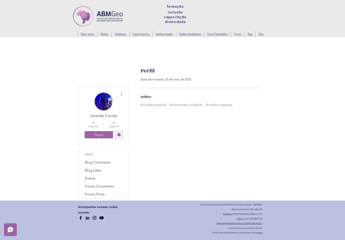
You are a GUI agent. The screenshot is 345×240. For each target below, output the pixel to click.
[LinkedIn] (87, 217)
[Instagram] (94, 217)
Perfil (89, 154)
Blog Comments (98, 162)
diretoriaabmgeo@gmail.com (247, 213)
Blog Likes (93, 170)
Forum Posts (95, 194)
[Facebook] (80, 217)
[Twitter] (101, 217)
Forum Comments (99, 186)
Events (90, 178)
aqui (260, 232)
